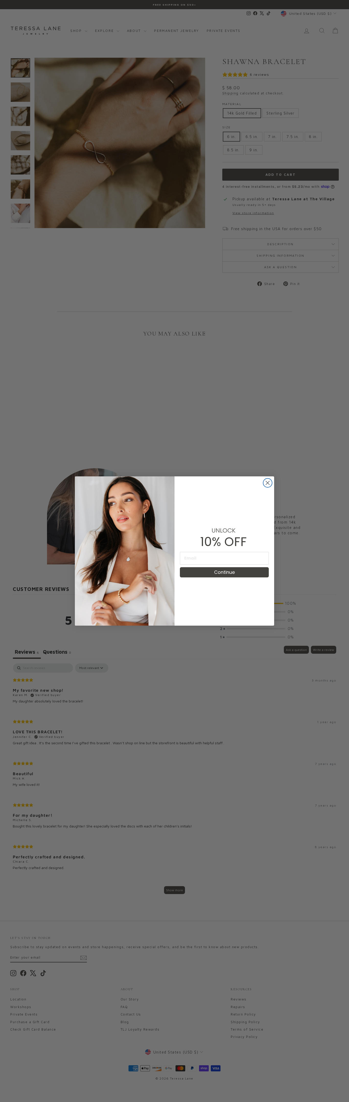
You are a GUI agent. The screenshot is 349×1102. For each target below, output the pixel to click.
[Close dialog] (267, 482)
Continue (224, 572)
